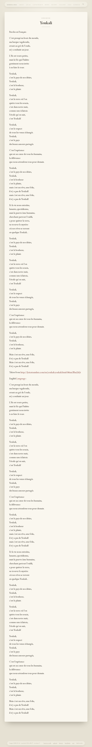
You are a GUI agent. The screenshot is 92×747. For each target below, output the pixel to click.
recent (54, 4)
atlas (28, 4)
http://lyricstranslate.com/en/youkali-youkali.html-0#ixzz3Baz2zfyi (50, 372)
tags (69, 4)
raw (73, 743)
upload (55, 743)
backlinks (67, 743)
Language (21, 378)
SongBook (46, 18)
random (76, 4)
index (47, 4)
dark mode (79, 743)
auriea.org (12, 4)
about (21, 4)
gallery (62, 4)
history (61, 743)
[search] (83, 4)
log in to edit (47, 743)
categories (37, 4)
